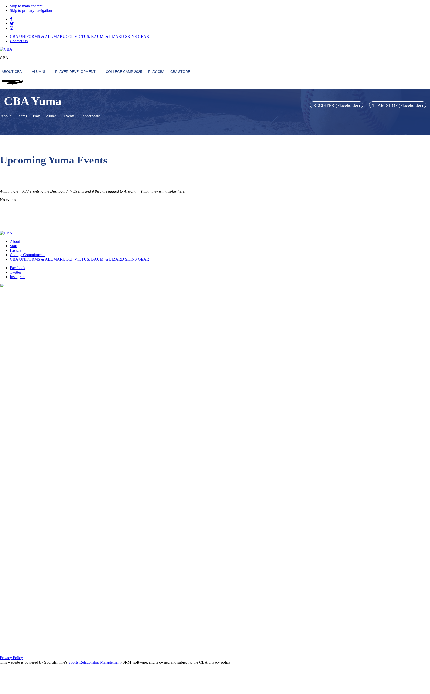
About (15, 241)
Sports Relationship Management (94, 662)
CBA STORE (180, 72)
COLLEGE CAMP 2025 (124, 72)
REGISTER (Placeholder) (336, 105)
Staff (13, 246)
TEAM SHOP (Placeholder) (397, 105)
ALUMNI (38, 72)
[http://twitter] (12, 23)
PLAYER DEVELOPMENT (75, 72)
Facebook (17, 268)
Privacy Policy (11, 658)
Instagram (17, 277)
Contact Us (19, 41)
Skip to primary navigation (31, 10)
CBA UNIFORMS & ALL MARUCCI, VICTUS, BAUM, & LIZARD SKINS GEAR (79, 36)
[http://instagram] (11, 28)
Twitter (15, 272)
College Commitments (27, 255)
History (16, 250)
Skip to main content (26, 6)
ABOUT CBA (12, 72)
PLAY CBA (156, 72)
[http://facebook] (11, 19)
